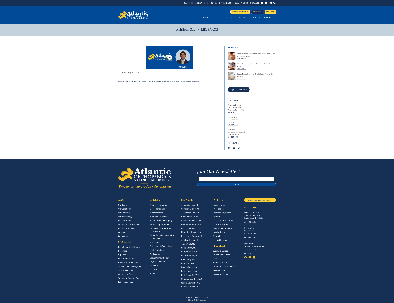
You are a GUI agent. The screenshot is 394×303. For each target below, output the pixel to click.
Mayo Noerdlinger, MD (191, 232)
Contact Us (257, 12)
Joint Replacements (158, 216)
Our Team (122, 205)
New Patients (219, 232)
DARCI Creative (200, 300)
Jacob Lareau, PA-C (189, 271)
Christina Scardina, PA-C (191, 279)
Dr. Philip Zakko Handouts (224, 266)
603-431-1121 (212, 3)
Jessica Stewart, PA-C (190, 282)
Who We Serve (124, 220)
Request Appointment (240, 12)
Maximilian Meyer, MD (191, 224)
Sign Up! (236, 184)
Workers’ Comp (156, 254)
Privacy (189, 297)
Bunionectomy (156, 212)
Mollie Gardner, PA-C (190, 255)
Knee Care (122, 250)
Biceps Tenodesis (157, 208)
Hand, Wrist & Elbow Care (129, 262)
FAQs (215, 258)
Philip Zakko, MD (188, 247)
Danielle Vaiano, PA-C (190, 286)
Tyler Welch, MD (188, 244)
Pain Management (126, 282)
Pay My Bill (270, 12)
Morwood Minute (220, 262)
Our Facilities (124, 212)
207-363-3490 (233, 137)
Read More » (241, 59)
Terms (205, 297)
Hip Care (122, 254)
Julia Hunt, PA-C (188, 263)
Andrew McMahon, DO (191, 220)
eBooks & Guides (220, 250)
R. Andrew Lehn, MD (189, 216)
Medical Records (220, 240)
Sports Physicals (220, 236)
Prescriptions (218, 208)
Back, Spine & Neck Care (129, 247)
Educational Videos (221, 254)
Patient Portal (219, 205)
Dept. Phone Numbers (222, 228)
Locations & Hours (221, 224)
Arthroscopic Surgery (159, 205)
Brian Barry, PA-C (188, 259)
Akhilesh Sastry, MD (190, 240)
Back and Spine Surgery (160, 224)
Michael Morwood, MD (191, 228)
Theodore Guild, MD (190, 212)
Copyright (197, 297)
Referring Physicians (222, 212)
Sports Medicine (125, 270)
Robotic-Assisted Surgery (161, 220)
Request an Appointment (260, 200)
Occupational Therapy (159, 257)
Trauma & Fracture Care (128, 278)
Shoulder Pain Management (130, 266)
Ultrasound (155, 269)
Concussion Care (125, 274)
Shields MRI (155, 265)
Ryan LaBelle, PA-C (189, 267)
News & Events (219, 270)
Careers (187, 3)
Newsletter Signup (221, 274)
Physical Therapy (157, 261)
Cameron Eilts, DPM (190, 208)
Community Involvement (129, 224)
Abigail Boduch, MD (190, 205)
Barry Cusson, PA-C (189, 251)
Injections (154, 242)
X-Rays (153, 273)
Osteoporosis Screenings (161, 246)
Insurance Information (223, 220)
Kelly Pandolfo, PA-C (190, 275)
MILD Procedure (157, 250)
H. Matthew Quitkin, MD (191, 236)
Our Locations (124, 208)
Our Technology (125, 216)
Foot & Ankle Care (126, 258)
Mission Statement (126, 228)
